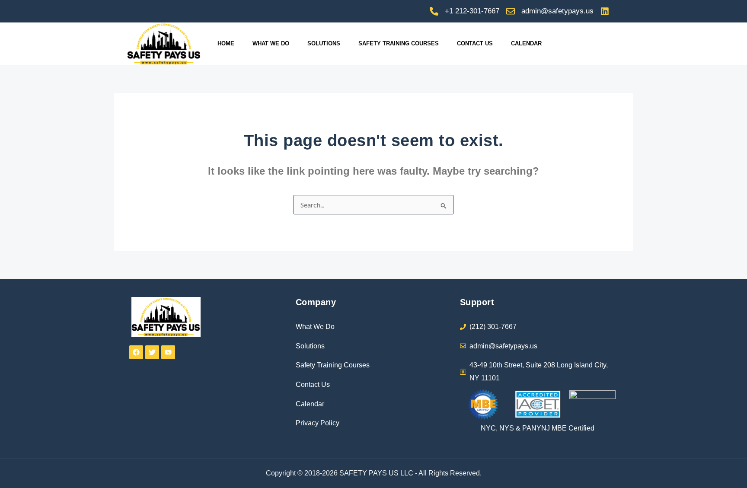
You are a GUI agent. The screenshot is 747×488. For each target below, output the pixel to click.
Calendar (526, 43)
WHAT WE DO (270, 43)
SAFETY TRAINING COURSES (398, 43)
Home (225, 43)
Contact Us (475, 43)
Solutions (323, 43)
